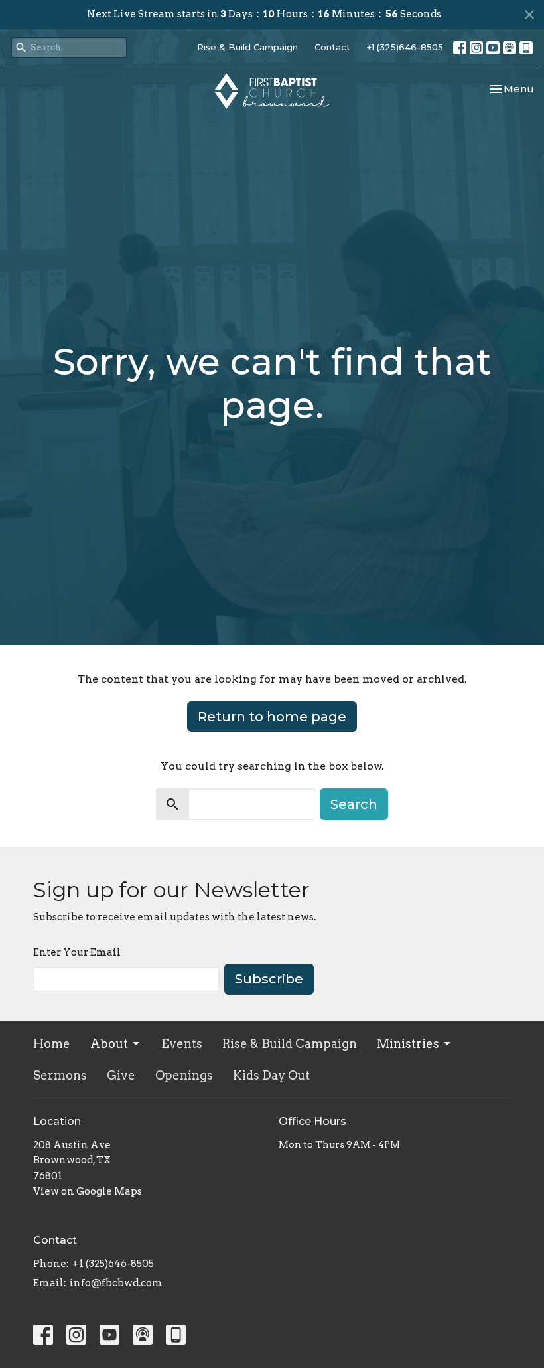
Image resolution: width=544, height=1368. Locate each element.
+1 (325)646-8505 (405, 47)
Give (121, 1075)
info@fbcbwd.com (116, 1283)
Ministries (408, 1044)
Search (353, 804)
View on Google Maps (87, 1191)
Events (181, 1044)
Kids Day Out (271, 1075)
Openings (184, 1075)
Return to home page (272, 717)
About (109, 1044)
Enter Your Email (77, 952)
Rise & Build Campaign (247, 47)
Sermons (60, 1075)
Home (51, 1044)
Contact (332, 47)
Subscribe (269, 979)
